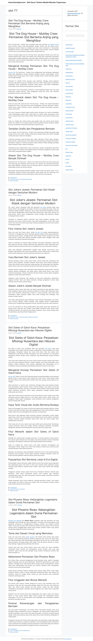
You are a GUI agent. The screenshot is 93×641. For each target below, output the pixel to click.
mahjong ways (69, 121)
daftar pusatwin (30, 537)
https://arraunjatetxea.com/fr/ (74, 60)
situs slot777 (13, 179)
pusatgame (69, 103)
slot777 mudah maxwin (24, 630)
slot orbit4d (69, 114)
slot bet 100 (11, 72)
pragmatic (68, 155)
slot (67, 149)
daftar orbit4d (69, 110)
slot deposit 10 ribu (53, 44)
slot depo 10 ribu (70, 107)
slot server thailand (71, 138)
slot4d (67, 162)
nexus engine (69, 86)
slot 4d (67, 159)
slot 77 (17, 179)
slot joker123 (69, 117)
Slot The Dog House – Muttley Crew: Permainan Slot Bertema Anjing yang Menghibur (28, 23)
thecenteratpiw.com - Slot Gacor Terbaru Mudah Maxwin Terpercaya (37, 2)
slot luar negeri (70, 51)
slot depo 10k (69, 93)
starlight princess (70, 48)
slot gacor (43, 207)
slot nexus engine (70, 142)
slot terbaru (35, 317)
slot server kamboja (71, 135)
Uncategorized (13, 177)
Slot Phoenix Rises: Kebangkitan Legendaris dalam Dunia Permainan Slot (32, 501)
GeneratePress (67, 639)
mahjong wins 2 (70, 124)
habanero (68, 96)
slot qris (68, 83)
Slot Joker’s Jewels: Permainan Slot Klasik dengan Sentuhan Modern (31, 191)
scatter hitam (69, 131)
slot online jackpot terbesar (26, 179)
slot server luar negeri (71, 145)
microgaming (69, 76)
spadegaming (69, 72)
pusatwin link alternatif (14, 520)
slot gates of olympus (71, 128)
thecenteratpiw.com (73, 13)
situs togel (68, 166)
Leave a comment (14, 180)
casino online (69, 89)
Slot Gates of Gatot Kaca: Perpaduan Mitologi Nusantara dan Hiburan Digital (30, 329)
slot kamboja (69, 44)
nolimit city (68, 69)
